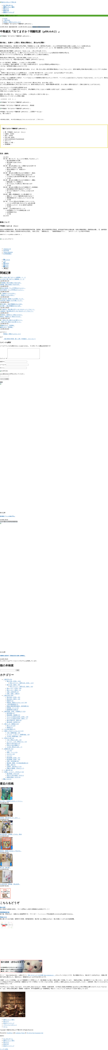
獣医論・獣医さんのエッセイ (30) (17, 702)
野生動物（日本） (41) (13, 757)
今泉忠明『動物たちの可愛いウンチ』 (11, 300)
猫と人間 (17, 339)
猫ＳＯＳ (6, 1021)
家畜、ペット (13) (12, 752)
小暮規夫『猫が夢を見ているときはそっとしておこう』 (17, 311)
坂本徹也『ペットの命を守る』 (7, 516)
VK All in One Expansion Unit (34, 1033)
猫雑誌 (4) (10, 727)
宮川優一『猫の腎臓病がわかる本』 (11, 306)
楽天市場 (6, 250)
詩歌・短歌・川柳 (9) (13, 693)
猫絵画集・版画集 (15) (13, 715)
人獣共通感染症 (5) (12, 704)
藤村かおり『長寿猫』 (7, 327)
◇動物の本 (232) (8, 749)
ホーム (5, 1026)
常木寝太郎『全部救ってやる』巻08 (11, 834)
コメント (3, 358)
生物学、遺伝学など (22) (14, 766)
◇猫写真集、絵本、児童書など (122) (14, 711)
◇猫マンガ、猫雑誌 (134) (11, 724)
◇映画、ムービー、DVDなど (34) (13, 772)
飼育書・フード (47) (13, 708)
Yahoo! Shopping (8, 252)
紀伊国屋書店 (7, 253)
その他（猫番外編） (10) (14, 736)
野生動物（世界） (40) (13, 759)
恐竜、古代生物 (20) (13, 761)
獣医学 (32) (10, 700)
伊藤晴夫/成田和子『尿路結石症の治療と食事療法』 (13, 655)
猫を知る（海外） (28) (13, 699)
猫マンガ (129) (11, 725)
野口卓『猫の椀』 (5, 867)
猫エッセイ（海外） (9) (14, 690)
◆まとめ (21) (7, 779)
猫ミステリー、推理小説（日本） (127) (22, 683)
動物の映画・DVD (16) (13, 777)
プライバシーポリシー (10, 1025)
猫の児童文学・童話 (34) (14, 720)
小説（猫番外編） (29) (13, 733)
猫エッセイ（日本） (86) (14, 688)
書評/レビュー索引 (9, 1019)
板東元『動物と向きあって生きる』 (11, 851)
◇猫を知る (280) (8, 695)
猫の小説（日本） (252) (14, 681)
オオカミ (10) (11, 754)
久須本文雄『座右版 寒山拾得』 (10, 884)
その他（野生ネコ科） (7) (14, 747)
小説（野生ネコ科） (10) (14, 740)
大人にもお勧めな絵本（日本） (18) (17, 717)
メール (3, 364)
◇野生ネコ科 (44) (8, 738)
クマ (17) (9, 756)
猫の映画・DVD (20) (13, 773)
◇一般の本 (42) (8, 770)
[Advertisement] (50, 945)
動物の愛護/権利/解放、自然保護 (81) (18, 706)
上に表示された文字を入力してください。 (13, 374)
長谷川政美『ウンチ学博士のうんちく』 (12, 290)
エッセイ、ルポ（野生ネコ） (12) (17, 741)
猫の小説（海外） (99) (13, 684)
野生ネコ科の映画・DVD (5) (15, 775)
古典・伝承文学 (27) (13, 692)
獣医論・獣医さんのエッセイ (41, 27)
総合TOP (6, 1044)
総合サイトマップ (8, 1023)
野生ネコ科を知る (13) (13, 743)
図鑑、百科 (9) (11, 765)
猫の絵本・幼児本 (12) (13, 722)
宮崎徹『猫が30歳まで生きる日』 (10, 284)
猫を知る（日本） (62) (13, 697)
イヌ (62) (9, 750)
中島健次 (24, 339)
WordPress (9, 1033)
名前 (2, 361)
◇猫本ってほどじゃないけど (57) (13, 731)
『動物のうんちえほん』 (7, 295)
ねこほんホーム (8, 1038)
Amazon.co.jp (7, 248)
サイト (2, 368)
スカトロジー (32, 339)
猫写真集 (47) (11, 713)
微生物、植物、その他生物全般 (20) (17, 763)
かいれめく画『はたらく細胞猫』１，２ (12, 279)
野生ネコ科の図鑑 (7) (13, 745)
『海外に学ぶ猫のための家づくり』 (11, 322)
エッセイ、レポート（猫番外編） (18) (18, 734)
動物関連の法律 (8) (12, 709)
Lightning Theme (20, 1033)
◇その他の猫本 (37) (9, 729)
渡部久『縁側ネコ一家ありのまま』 (11, 316)
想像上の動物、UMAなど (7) (15, 768)
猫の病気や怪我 (9, 339)
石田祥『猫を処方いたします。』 (10, 817)
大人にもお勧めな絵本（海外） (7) (17, 718)
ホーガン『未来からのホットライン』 (11, 801)
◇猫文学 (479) (7, 679)
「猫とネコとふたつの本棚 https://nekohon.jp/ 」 (41, 975)
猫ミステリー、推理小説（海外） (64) (21, 686)
